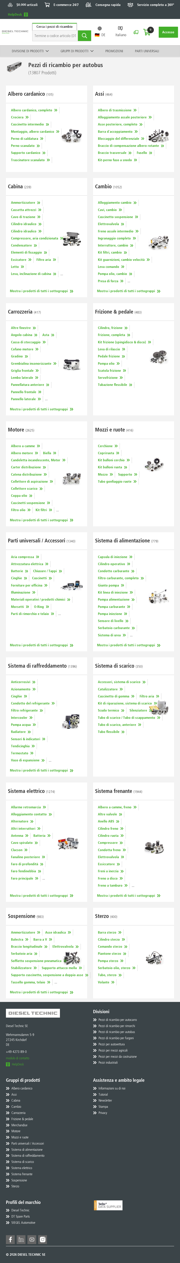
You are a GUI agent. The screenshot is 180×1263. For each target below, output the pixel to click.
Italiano (120, 34)
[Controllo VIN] (135, 32)
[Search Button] (84, 35)
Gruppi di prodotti (74, 51)
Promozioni (114, 51)
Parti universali (147, 51)
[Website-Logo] (15, 32)
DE (103, 34)
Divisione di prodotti (28, 51)
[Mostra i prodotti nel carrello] (147, 32)
